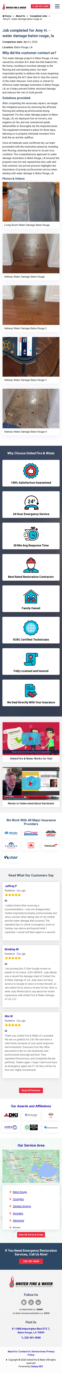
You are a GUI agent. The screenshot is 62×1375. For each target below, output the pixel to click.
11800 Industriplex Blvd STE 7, (32, 1330)
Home (7, 16)
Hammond (18, 1220)
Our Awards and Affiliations (31, 1106)
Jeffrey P (11, 886)
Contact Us (24, 1351)
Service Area (38, 1351)
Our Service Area (31, 1145)
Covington (18, 1199)
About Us (20, 16)
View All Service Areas (31, 1234)
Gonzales (18, 1213)
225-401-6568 (41, 6)
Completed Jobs (38, 16)
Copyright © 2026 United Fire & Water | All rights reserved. (32, 1361)
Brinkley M (12, 949)
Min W (9, 1016)
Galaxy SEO (37, 1366)
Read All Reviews (31, 1090)
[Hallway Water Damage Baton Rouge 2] (31, 304)
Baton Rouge (20, 1191)
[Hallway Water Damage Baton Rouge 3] (31, 356)
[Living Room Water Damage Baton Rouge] (31, 201)
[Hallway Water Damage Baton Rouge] (31, 253)
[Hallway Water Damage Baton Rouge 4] (31, 408)
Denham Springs (22, 1206)
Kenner (17, 1227)
